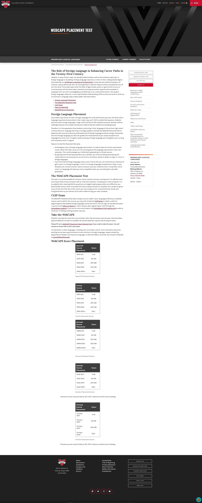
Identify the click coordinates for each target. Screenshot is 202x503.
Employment (106, 471)
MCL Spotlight (141, 80)
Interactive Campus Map (140, 466)
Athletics (79, 469)
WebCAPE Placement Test (91, 64)
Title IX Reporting (108, 462)
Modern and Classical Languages (65, 59)
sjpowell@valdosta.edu (61, 237)
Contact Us (141, 85)
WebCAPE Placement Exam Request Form (77, 224)
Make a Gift (140, 485)
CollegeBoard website (59, 208)
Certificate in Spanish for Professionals (79, 82)
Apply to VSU (140, 480)
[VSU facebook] (92, 491)
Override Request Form (141, 72)
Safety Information (109, 469)
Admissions (80, 462)
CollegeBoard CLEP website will (104, 208)
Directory (165, 3)
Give (177, 3)
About (78, 460)
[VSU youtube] (109, 491)
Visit (182, 3)
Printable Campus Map (140, 471)
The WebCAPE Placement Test (65, 103)
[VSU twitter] (98, 491)
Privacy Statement (108, 465)
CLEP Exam (59, 105)
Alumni (78, 471)
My (159, 3)
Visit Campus (140, 476)
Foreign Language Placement (65, 100)
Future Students (112, 59)
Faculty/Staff (145, 59)
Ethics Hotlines (107, 467)
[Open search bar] (186, 2)
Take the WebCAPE (61, 107)
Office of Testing (69, 206)
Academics (80, 465)
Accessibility (106, 460)
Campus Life (80, 467)
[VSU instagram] (104, 491)
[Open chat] (198, 499)
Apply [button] (170, 3)
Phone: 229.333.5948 (137, 175)
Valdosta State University (57, 64)
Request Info (140, 461)
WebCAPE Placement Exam (140, 76)
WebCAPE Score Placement (64, 110)
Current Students (129, 59)
